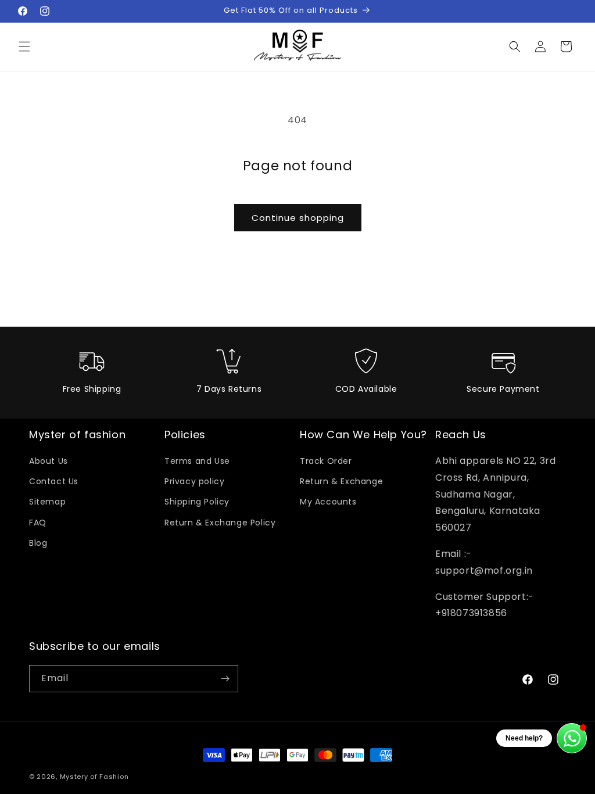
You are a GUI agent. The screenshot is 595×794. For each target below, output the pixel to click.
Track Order (326, 461)
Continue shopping (298, 218)
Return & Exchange (341, 481)
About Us (48, 461)
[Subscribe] (225, 678)
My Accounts (328, 501)
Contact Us (53, 481)
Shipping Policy (197, 501)
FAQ (37, 522)
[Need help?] (572, 738)
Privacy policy (194, 481)
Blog (38, 543)
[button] (24, 46)
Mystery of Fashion (94, 776)
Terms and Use (197, 461)
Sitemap (47, 501)
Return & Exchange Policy (219, 522)
